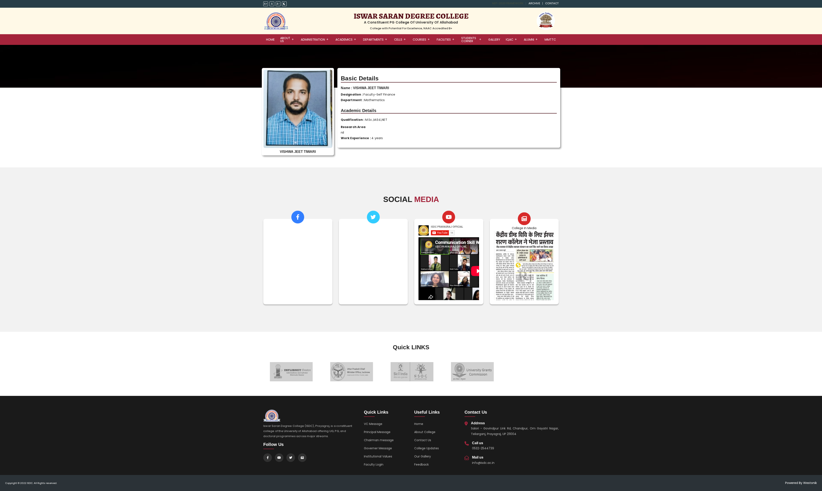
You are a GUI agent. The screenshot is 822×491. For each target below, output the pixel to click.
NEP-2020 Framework (508, 3)
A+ (266, 4)
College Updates (426, 448)
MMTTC (550, 39)
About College (424, 432)
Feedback (421, 464)
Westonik (810, 483)
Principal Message (377, 432)
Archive (534, 3)
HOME (270, 39)
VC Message (373, 424)
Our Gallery (422, 456)
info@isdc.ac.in (483, 463)
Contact (552, 3)
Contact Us (422, 440)
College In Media (524, 228)
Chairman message (379, 440)
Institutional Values (378, 456)
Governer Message (378, 448)
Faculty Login (373, 464)
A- (278, 4)
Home (418, 424)
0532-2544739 (483, 448)
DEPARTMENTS (373, 39)
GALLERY (494, 39)
